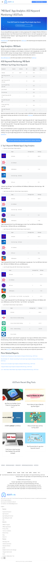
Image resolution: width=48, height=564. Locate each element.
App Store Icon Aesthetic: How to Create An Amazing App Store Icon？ (13, 405)
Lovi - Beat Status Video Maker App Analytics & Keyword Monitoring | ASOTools (19, 369)
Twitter (14, 472)
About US (4, 536)
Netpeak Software (6, 545)
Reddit (18, 472)
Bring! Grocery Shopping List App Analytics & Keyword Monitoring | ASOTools (19, 356)
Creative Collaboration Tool (8, 556)
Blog (3, 534)
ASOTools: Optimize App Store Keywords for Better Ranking (24, 140)
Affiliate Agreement (6, 526)
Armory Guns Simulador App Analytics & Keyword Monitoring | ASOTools (18, 363)
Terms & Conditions (6, 530)
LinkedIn (35, 472)
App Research (5, 513)
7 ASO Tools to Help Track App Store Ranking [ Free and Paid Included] (12, 451)
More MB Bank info (5, 57)
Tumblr (22, 472)
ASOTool (34, 57)
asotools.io (3, 134)
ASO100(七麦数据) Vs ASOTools (13, 426)
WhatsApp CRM (5, 541)
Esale (3, 554)
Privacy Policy (5, 528)
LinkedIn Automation (6, 543)
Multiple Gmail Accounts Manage (9, 549)
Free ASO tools (4, 40)
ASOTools (24, 40)
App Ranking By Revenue (7, 515)
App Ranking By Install (7, 517)
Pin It (39, 472)
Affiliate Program (6, 524)
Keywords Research (6, 511)
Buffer (30, 472)
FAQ (3, 520)
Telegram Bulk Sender (7, 552)
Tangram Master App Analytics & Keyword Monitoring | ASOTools (16, 366)
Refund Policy (5, 532)
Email (27, 472)
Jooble (3, 547)
